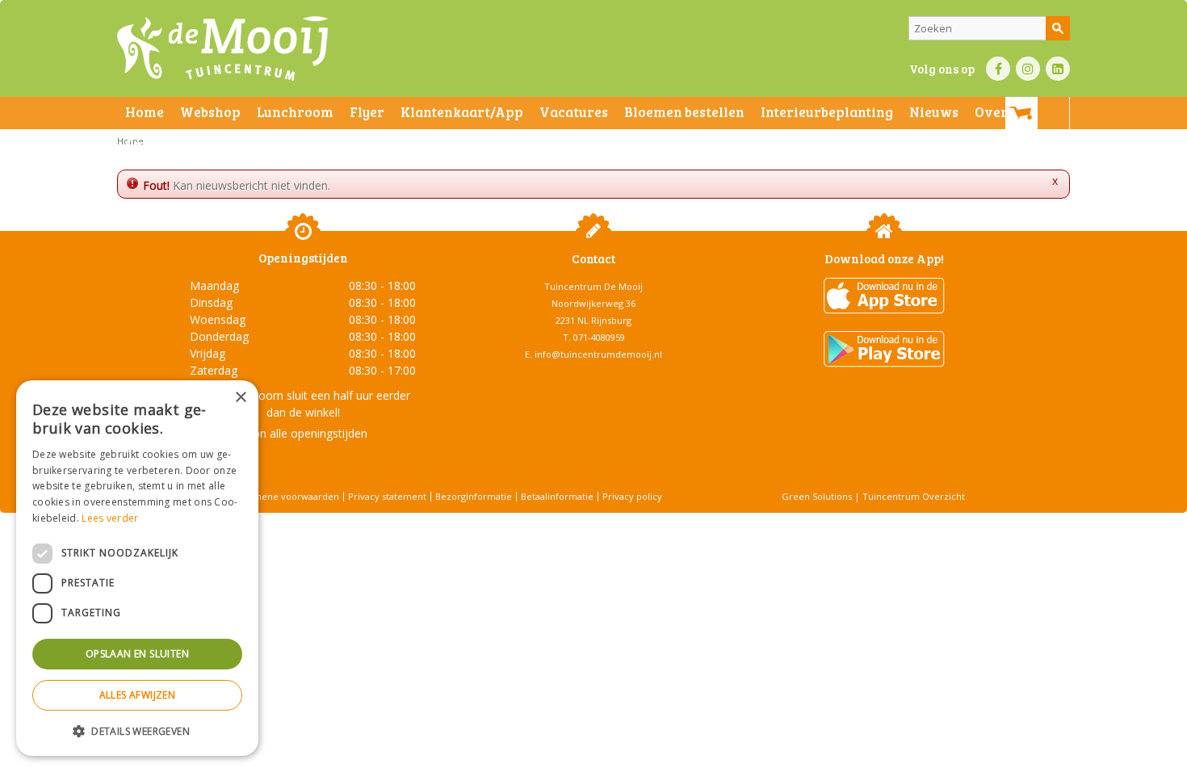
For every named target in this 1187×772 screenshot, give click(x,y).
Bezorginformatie (473, 496)
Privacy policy (632, 496)
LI (1058, 69)
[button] (137, 730)
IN (1028, 69)
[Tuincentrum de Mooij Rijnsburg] (222, 48)
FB (998, 69)
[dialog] (137, 568)
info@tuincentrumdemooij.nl (598, 354)
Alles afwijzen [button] (137, 695)
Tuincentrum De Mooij (593, 286)
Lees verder (110, 518)
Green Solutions (817, 496)
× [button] (240, 398)
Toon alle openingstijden (302, 433)
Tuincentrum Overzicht (913, 496)
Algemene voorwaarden (286, 496)
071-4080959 (599, 337)
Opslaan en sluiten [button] (137, 654)
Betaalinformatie (557, 496)
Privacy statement (387, 496)
